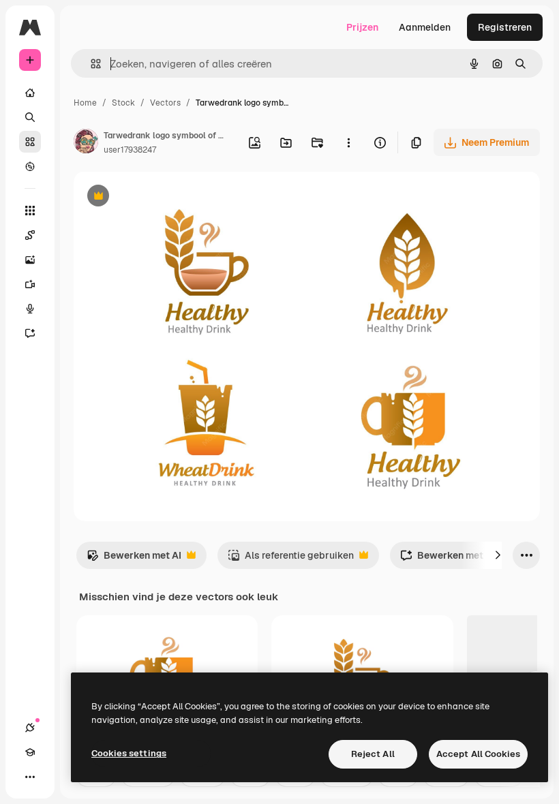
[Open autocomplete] (90, 64)
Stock (123, 102)
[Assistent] (30, 333)
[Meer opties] (348, 142)
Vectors (165, 102)
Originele (163, 197)
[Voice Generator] (30, 309)
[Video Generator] (30, 284)
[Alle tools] (30, 210)
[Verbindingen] (30, 728)
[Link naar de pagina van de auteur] (86, 143)
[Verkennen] (30, 166)
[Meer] (30, 777)
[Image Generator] (30, 259)
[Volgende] (497, 555)
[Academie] (30, 752)
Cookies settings (128, 753)
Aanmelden (425, 27)
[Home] (30, 93)
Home (85, 102)
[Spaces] (30, 235)
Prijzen (362, 27)
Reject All (373, 754)
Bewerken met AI (134, 559)
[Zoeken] (30, 117)
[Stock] (30, 142)
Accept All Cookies (478, 754)
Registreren (505, 27)
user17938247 (130, 149)
